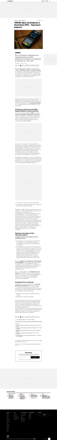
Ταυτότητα (15, 415)
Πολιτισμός (8, 420)
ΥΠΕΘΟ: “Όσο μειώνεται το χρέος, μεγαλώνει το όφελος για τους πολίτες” (28, 326)
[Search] (49, 1)
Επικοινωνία (15, 419)
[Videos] (44, 1)
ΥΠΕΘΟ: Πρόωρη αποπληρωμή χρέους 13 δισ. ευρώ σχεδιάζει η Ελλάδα (28, 331)
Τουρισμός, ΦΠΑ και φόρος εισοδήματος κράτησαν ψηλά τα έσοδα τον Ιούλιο (29, 328)
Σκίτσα (7, 427)
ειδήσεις (40, 340)
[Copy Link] (23, 65)
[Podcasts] (45, 1)
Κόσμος (8, 416)
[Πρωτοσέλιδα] (42, 1)
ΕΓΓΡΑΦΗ (44, 414)
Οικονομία (16, 20)
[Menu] (7, 1)
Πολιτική (8, 415)
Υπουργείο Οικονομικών (22, 20)
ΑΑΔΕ (29, 319)
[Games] (47, 1)
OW (29, 419)
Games (7, 431)
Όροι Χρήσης (15, 416)
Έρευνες (8, 424)
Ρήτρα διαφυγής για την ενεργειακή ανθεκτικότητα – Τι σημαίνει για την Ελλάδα (28, 336)
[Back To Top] (49, 439)
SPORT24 (30, 415)
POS (36, 115)
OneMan (30, 416)
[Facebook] (16, 65)
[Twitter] (18, 65)
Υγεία (7, 423)
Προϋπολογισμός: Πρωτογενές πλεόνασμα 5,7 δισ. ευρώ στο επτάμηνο (27, 333)
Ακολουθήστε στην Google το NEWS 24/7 (22, 340)
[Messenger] (21, 65)
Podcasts (8, 428)
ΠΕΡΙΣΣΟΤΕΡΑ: (17, 323)
